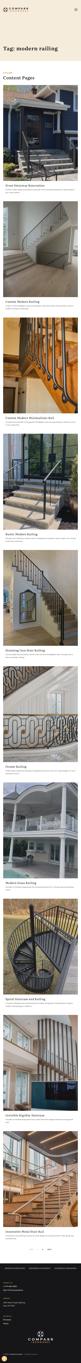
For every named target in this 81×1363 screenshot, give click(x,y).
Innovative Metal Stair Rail (24, 1231)
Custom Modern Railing (22, 301)
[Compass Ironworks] (15, 9)
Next (49, 1249)
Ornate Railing (16, 766)
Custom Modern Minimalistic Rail (29, 418)
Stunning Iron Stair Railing (25, 650)
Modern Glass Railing (20, 883)
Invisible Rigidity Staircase (25, 1115)
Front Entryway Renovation (25, 185)
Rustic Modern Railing (21, 534)
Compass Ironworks (16, 1354)
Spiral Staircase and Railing (25, 999)
